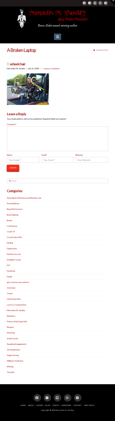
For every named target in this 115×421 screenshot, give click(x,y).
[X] (90, 3)
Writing (10, 366)
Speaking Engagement (17, 344)
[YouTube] (95, 3)
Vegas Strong (13, 355)
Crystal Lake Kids (14, 237)
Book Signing (12, 215)
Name (10, 155)
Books (9, 220)
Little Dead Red (13, 299)
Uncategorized (13, 349)
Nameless (11, 316)
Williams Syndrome (15, 361)
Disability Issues (14, 259)
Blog (47, 405)
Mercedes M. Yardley (16, 310)
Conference (12, 226)
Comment (11, 124)
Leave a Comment (52, 68)
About (31, 405)
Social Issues (12, 338)
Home (23, 405)
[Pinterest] (106, 3)
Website (79, 155)
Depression (12, 248)
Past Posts (89, 405)
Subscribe (66, 405)
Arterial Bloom (13, 203)
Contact (78, 405)
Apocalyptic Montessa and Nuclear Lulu (24, 198)
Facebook (11, 271)
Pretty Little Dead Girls (17, 321)
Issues (10, 293)
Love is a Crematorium (16, 305)
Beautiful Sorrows (15, 209)
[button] (57, 37)
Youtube (10, 372)
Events (56, 405)
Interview (11, 288)
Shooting (11, 332)
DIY (8, 265)
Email (44, 155)
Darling (10, 243)
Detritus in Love (14, 254)
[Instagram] (100, 3)
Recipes (10, 327)
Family (9, 276)
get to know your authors (18, 282)
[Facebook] (84, 3)
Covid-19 (11, 231)
